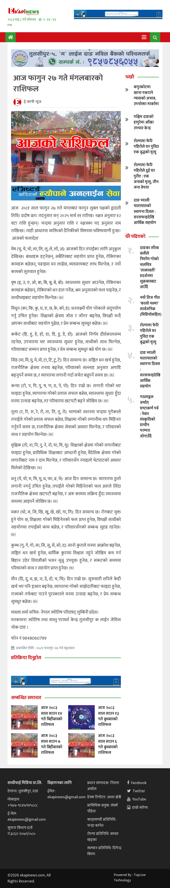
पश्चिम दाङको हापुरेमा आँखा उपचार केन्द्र (144, 122)
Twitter (139, 791)
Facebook (139, 783)
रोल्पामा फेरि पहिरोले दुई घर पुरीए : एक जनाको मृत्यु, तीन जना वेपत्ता (146, 176)
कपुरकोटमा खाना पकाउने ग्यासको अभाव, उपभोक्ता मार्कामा (146, 95)
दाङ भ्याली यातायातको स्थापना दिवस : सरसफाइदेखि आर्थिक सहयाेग (145, 211)
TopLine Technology (130, 877)
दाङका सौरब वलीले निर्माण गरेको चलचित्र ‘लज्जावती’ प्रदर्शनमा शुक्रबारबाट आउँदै (149, 267)
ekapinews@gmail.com (27, 819)
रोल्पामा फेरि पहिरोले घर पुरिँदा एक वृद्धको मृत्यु (146, 147)
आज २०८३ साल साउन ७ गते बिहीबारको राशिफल (51, 744)
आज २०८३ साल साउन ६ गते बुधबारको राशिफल (108, 744)
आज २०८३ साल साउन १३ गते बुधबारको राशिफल (108, 716)
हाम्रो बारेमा (140, 807)
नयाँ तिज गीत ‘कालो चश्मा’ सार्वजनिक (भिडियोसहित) (150, 306)
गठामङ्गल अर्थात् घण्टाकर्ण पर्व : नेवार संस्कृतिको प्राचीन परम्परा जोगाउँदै (149, 416)
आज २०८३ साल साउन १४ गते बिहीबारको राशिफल (51, 716)
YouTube (139, 799)
